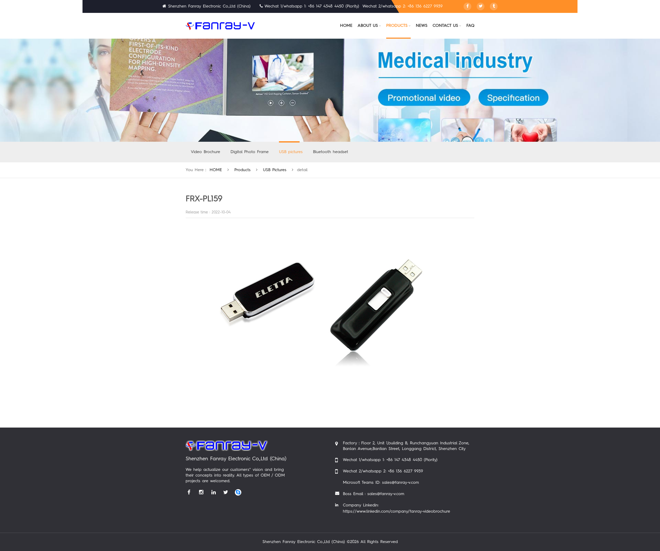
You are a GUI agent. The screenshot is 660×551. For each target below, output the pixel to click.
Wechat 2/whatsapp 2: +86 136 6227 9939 (383, 471)
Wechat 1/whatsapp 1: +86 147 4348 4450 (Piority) (390, 460)
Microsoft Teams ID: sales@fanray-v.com (381, 483)
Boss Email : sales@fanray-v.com (373, 494)
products (242, 170)
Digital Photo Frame (249, 152)
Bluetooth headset (330, 152)
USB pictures (291, 152)
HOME (216, 170)
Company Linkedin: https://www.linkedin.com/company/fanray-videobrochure (396, 508)
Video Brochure (205, 152)
